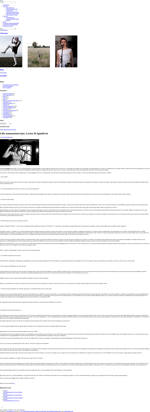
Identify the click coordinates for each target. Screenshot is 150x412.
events (4, 97)
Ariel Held (3, 76)
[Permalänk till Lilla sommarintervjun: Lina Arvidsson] (5, 390)
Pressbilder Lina (10, 7)
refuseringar (6, 113)
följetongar (5, 102)
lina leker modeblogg (8, 107)
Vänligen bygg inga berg (12, 12)
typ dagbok (6, 117)
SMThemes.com (11, 411)
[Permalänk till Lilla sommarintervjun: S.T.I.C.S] (5, 399)
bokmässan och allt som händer (11, 84)
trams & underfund (7, 116)
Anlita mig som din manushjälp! (11, 23)
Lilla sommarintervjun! (8, 106)
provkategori (6, 111)
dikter (4, 96)
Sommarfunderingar (8, 86)
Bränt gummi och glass (12, 14)
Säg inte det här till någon (12, 19)
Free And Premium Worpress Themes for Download (33, 411)
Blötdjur (8, 20)
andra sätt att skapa (7, 93)
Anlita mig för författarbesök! (10, 24)
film (4, 99)
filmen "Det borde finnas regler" (11, 100)
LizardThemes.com (68, 411)
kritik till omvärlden (8, 103)
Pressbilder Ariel (10, 17)
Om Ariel (5, 16)
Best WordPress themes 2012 (54, 411)
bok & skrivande (7, 95)
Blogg (4, 21)
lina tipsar (5, 109)
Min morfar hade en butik (12, 13)
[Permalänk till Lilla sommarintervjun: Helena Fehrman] (5, 396)
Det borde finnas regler (12, 9)
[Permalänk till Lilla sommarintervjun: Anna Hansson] (5, 393)
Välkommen (6, 5)
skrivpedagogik (7, 114)
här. (14, 383)
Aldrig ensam (9, 10)
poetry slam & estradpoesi (9, 110)
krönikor (5, 104)
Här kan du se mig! (8, 26)
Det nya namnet (7, 87)
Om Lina (5, 6)
